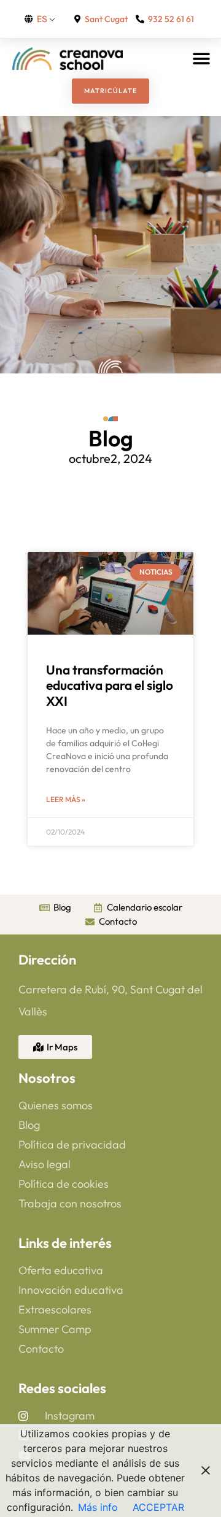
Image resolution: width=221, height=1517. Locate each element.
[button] (201, 58)
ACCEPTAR (158, 1507)
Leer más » (65, 799)
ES (42, 18)
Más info (98, 1507)
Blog (110, 438)
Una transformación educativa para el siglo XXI (109, 685)
